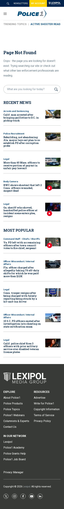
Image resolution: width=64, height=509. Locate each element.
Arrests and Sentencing (16, 111)
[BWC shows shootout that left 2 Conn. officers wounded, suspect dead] (53, 184)
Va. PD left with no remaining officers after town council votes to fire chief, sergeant (21, 245)
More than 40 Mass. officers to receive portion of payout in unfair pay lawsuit (21, 165)
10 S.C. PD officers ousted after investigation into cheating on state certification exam (22, 323)
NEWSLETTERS (21, 3)
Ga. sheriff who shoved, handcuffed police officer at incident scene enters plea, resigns (20, 212)
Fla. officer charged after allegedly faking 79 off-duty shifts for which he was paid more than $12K (21, 272)
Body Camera (10, 181)
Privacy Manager (13, 472)
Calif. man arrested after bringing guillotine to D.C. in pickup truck (21, 117)
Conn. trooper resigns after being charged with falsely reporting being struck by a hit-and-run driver (20, 297)
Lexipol (26, 486)
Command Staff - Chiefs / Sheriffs (21, 239)
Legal (6, 159)
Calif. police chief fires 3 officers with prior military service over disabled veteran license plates (21, 348)
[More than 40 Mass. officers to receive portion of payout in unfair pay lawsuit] (53, 162)
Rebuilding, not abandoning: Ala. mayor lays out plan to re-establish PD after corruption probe (22, 141)
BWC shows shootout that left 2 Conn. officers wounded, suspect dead (22, 187)
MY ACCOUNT (38, 3)
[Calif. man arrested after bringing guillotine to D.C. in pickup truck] (53, 114)
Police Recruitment (13, 133)
